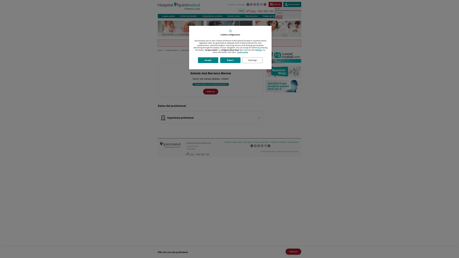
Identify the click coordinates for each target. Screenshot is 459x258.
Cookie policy (242, 52)
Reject (230, 60)
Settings (252, 60)
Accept (208, 60)
